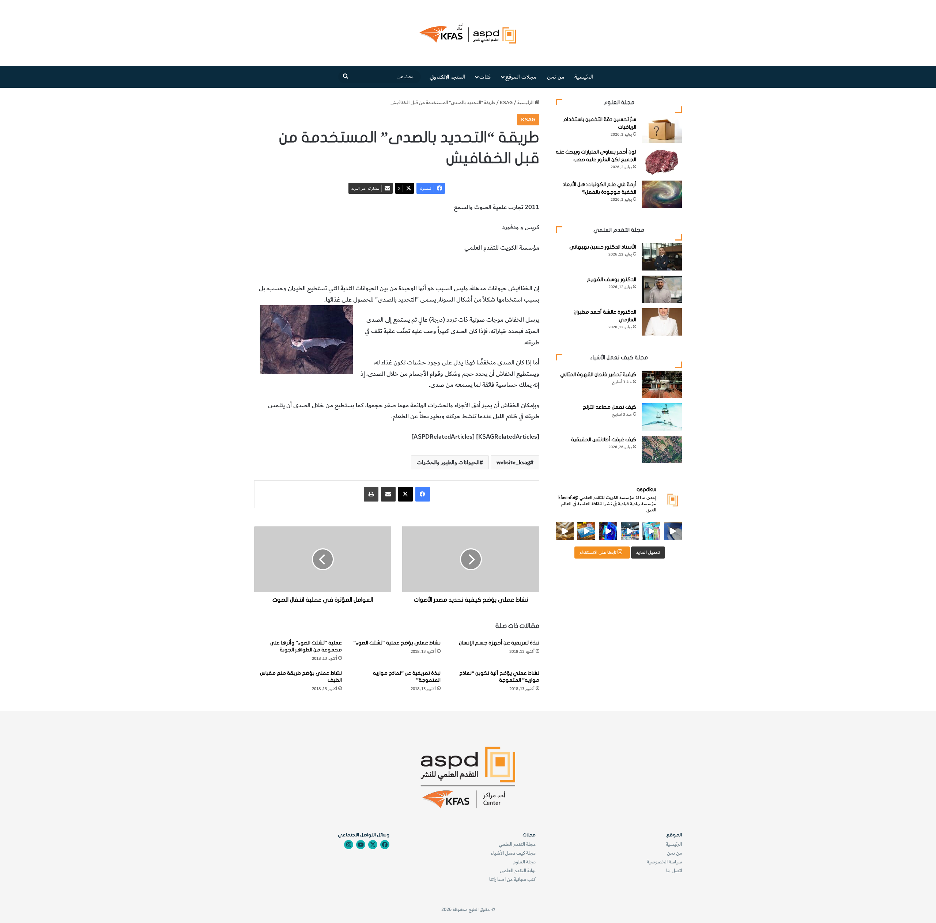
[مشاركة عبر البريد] (388, 494)
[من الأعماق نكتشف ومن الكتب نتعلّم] (608, 531)
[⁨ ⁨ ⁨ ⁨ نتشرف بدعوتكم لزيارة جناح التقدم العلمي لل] (630, 531)
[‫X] (405, 494)
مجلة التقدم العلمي (517, 844)
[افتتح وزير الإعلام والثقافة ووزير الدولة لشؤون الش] (651, 531)
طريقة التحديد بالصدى (512, 268)
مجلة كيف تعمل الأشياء (513, 853)
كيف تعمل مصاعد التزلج (609, 407)
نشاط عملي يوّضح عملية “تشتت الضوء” (397, 643)
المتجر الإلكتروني (447, 77)
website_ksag (513, 462)
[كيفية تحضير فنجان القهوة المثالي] (662, 384)
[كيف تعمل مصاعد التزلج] (662, 417)
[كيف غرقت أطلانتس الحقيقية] (662, 449)
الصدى (449, 268)
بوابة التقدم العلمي (518, 870)
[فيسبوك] (422, 494)
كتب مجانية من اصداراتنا (512, 879)
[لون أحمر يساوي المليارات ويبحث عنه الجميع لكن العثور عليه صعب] (662, 161)
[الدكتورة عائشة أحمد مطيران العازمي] (662, 322)
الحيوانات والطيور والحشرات (405, 268)
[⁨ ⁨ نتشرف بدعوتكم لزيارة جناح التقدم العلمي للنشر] (586, 531)
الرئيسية (583, 77)
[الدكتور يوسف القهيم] (662, 289)
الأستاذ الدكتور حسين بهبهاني (602, 247)
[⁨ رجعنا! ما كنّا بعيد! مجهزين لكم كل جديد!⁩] (565, 531)
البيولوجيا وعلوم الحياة (342, 268)
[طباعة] (371, 494)
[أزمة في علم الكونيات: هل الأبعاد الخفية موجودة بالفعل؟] (662, 194)
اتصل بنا (674, 870)
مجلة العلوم (524, 862)
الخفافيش (472, 268)
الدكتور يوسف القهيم (611, 279)
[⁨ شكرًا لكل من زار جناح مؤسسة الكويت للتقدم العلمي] (673, 531)
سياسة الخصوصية (664, 862)
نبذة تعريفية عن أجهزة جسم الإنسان (499, 643)
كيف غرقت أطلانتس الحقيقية (603, 439)
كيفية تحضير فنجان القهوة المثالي (598, 374)
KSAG (506, 102)
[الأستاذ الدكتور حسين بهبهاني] (662, 257)
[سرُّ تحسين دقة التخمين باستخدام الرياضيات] (662, 129)
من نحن (555, 77)
